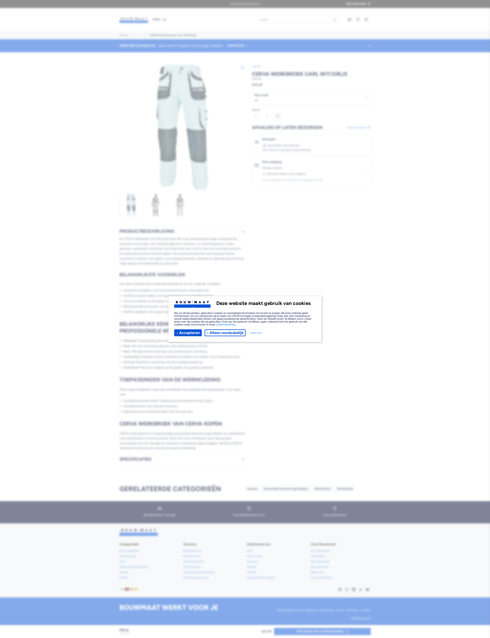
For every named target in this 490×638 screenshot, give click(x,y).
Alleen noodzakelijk (227, 332)
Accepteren (189, 332)
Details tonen (256, 333)
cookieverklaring (225, 324)
